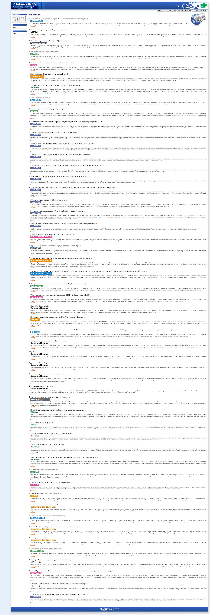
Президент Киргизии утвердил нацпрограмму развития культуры (53, 560)
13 (19, 18)
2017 (164, 10)
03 (13, 17)
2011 (186, 10)
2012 (182, 10)
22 (23, 19)
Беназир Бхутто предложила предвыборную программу (49, 109)
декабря (33, 14)
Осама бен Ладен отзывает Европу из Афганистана (48, 41)
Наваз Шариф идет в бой (39, 306)
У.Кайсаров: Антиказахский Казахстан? (44, 505)
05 (17, 17)
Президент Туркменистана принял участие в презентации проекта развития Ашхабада (60, 258)
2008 (197, 10)
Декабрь (15, 14)
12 (17, 18)
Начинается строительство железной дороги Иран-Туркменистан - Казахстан (56, 317)
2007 (201, 10)
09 (25, 17)
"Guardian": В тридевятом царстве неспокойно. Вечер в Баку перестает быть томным (59, 154)
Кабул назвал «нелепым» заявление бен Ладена (46, 444)
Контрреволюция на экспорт (40, 98)
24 (13, 20)
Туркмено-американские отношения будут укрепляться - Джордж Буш (54, 246)
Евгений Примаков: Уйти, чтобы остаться (44, 493)
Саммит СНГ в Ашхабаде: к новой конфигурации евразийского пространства (57, 527)
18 (15, 19)
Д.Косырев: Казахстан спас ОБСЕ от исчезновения (48, 200)
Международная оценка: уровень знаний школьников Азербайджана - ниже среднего (59, 284)
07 (21, 17)
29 (23, 20)
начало (159, 10)
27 (19, 20)
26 (17, 20)
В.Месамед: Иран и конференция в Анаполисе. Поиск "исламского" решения (56, 211)
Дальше (32, 26)
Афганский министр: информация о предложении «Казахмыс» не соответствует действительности (64, 457)
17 (13, 19)
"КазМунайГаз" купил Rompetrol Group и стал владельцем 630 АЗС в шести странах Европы (62, 143)
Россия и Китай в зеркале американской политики (47, 516)
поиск (204, 10)
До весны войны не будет (39, 363)
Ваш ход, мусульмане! (38, 538)
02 (25, 16)
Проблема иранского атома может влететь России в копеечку (51, 63)
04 (15, 17)
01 (23, 16)
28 (21, 20)
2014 (175, 10)
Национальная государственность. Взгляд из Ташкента (49, 397)
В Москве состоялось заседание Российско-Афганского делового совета (55, 85)
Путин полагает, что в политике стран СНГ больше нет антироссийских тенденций (59, 19)
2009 (193, 10)
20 (19, 19)
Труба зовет (34, 352)
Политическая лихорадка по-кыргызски (44, 470)
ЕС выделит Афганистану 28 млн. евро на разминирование (50, 433)
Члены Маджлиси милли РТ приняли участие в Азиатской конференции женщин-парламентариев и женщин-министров (71, 571)
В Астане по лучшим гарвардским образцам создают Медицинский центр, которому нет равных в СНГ (66, 121)
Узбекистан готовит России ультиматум (44, 52)
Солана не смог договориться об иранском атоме (47, 30)
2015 (171, 10)
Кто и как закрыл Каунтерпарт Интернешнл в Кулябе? (49, 74)
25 (15, 20)
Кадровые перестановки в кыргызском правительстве (48, 374)
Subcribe (15, 31)
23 (25, 19)
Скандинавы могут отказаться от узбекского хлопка (48, 341)
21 (21, 19)
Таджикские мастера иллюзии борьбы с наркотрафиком (49, 482)
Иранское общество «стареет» (40, 422)
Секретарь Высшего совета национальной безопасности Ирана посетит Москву (57, 583)
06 (19, 17)
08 (23, 17)
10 (13, 18)
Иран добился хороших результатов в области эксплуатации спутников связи (57, 410)
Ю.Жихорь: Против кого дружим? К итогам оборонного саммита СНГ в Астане (58, 594)
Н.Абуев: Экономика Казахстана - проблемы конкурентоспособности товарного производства (63, 223)
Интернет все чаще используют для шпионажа (46, 549)
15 (23, 18)
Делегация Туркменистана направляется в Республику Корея (51, 234)
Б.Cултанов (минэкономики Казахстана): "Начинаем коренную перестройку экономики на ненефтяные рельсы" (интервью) (72, 187)
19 (17, 19)
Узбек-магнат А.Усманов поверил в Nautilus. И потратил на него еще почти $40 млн (59, 176)
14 (21, 18)
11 (15, 18)
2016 (167, 10)
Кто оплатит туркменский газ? (41, 386)
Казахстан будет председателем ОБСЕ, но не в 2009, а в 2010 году (53, 132)
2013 (179, 10)
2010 (190, 10)
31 (13, 21)
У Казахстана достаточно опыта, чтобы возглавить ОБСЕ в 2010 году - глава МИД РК (60, 295)
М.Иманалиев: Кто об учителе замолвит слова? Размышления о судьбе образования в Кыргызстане (64, 165)
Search (15, 24)
